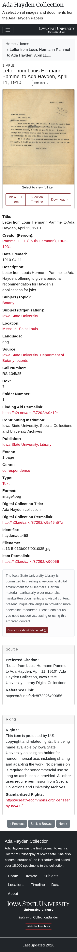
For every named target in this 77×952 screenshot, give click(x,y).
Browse (30, 876)
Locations (16, 885)
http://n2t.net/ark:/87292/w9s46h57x (32, 522)
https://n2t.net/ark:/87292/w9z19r (30, 413)
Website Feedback (38, 926)
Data (55, 885)
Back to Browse (42, 823)
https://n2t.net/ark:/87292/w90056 (30, 561)
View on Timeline (37, 199)
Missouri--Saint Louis (20, 329)
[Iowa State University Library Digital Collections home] (39, 906)
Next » (63, 823)
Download (58, 199)
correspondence (16, 470)
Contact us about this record (26, 630)
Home (11, 44)
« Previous (16, 823)
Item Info (40, 82)
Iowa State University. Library (27, 444)
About (13, 893)
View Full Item (15, 199)
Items (24, 44)
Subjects (51, 876)
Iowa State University (20, 316)
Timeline (38, 885)
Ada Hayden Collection (33, 4)
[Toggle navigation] (7, 30)
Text (5, 483)
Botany (8, 303)
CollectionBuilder (45, 917)
